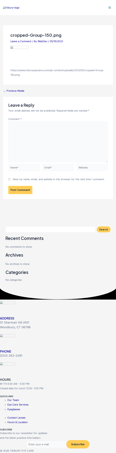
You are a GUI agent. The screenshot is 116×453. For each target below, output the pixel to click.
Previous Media (13, 91)
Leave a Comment (20, 41)
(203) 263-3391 (11, 355)
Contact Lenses (16, 417)
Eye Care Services (18, 404)
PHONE (5, 351)
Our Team (13, 400)
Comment (15, 118)
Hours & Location (17, 422)
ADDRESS (7, 318)
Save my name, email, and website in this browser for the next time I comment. (59, 179)
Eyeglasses (13, 409)
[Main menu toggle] (109, 7)
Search (103, 229)
